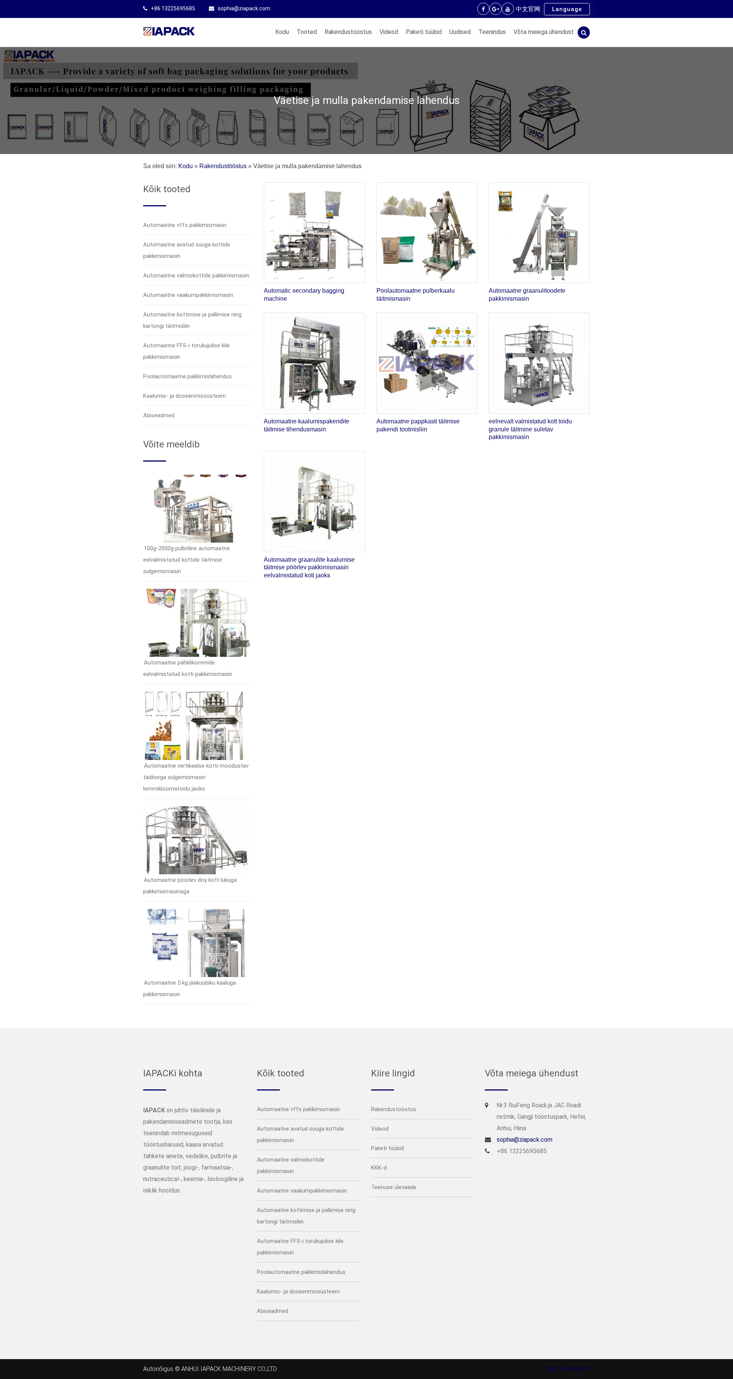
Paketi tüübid (424, 32)
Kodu (282, 32)
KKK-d (379, 1167)
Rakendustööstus (348, 32)
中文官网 (528, 9)
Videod (388, 32)
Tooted (307, 32)
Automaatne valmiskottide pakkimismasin (196, 275)
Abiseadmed (158, 415)
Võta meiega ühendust (543, 32)
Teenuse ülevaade (394, 1187)
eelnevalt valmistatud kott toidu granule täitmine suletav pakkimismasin (530, 429)
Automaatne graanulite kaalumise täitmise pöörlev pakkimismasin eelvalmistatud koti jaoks (309, 567)
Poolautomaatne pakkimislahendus (187, 376)
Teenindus (492, 32)
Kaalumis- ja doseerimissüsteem (184, 395)
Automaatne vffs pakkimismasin (184, 225)
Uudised (460, 32)
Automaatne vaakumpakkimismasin (188, 295)
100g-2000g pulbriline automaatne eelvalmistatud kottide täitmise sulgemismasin (186, 560)
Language (567, 9)
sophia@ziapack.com (244, 8)
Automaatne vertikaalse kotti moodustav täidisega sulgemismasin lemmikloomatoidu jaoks (196, 777)
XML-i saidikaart (568, 1369)
